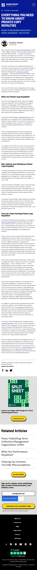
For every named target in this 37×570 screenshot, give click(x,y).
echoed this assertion (7, 323)
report (22, 242)
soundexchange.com (27, 347)
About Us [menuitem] (17, 518)
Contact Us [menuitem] (17, 522)
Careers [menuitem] (17, 534)
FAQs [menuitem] (17, 526)
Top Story (24, 32)
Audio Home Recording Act (23, 50)
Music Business (9, 32)
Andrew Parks (16, 43)
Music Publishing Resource (16, 30)
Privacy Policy (18, 511)
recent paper (20, 307)
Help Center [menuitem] (17, 530)
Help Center (13, 105)
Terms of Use (9, 511)
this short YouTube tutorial (8, 222)
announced (4, 176)
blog (25, 349)
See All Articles (18, 474)
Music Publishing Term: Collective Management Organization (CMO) (15, 441)
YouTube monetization (12, 229)
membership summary (24, 117)
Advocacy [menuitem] (18, 538)
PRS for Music (5, 263)
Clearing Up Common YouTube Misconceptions (15, 463)
